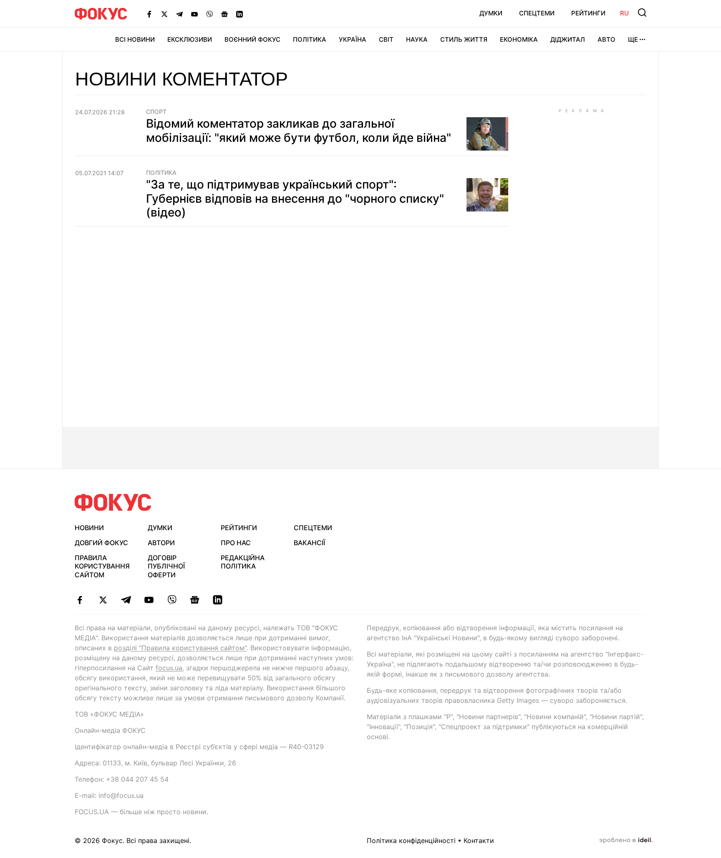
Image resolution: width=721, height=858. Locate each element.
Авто (606, 39)
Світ (386, 39)
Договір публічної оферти (166, 566)
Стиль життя (463, 39)
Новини (89, 527)
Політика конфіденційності (411, 840)
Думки (490, 13)
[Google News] (224, 14)
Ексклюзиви (189, 39)
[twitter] (102, 600)
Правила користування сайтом (102, 566)
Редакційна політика (243, 562)
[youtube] (148, 600)
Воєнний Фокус (252, 39)
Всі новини (135, 39)
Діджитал (567, 39)
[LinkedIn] (239, 14)
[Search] (642, 12)
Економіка (519, 39)
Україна (352, 39)
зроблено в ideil (626, 840)
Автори (161, 542)
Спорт (156, 111)
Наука (417, 39)
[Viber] (209, 14)
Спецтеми (537, 13)
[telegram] (125, 600)
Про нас (236, 542)
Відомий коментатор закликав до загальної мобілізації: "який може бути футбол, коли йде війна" (298, 130)
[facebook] (80, 600)
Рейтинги (588, 13)
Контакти (479, 840)
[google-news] (194, 600)
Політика (309, 39)
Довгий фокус (101, 542)
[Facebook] (149, 14)
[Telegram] (179, 14)
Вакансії (309, 542)
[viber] (171, 600)
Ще (633, 39)
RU (624, 13)
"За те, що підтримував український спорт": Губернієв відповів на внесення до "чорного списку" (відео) (295, 198)
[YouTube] (194, 14)
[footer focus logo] (113, 502)
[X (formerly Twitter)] (164, 14)
